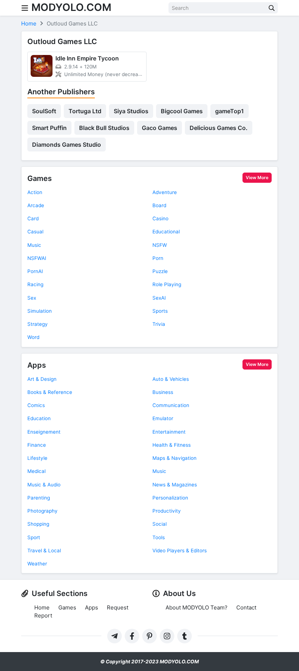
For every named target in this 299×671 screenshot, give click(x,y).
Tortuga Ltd (85, 111)
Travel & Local (44, 550)
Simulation (39, 311)
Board (159, 205)
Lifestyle (37, 458)
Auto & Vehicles (170, 379)
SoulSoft (44, 111)
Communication (170, 405)
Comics (36, 405)
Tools (158, 537)
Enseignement (44, 432)
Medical (36, 471)
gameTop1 (229, 111)
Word (33, 337)
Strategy (37, 324)
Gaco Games (159, 127)
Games (39, 178)
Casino (160, 218)
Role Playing (166, 284)
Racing (35, 284)
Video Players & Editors (179, 550)
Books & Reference (49, 392)
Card (33, 218)
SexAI (159, 298)
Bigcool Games (182, 111)
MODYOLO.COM (71, 7)
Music (34, 245)
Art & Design (42, 379)
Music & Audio (44, 485)
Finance (36, 445)
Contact (246, 607)
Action (34, 192)
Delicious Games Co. (219, 127)
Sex (31, 298)
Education (39, 418)
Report (43, 615)
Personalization (170, 498)
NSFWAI (36, 258)
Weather (37, 564)
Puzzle (160, 271)
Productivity (166, 511)
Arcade (35, 205)
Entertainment (169, 432)
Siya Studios (131, 111)
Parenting (38, 498)
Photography (42, 511)
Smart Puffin (49, 127)
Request (117, 607)
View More (257, 177)
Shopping (38, 524)
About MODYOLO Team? (197, 607)
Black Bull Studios (104, 127)
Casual (35, 231)
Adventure (164, 192)
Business (162, 392)
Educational (166, 231)
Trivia (158, 324)
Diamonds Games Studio (66, 144)
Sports (160, 311)
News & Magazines (174, 485)
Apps (36, 365)
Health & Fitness (171, 445)
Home (42, 607)
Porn (157, 258)
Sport (33, 537)
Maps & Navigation (174, 458)
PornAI (35, 271)
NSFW (159, 245)
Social (159, 524)
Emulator (162, 418)
